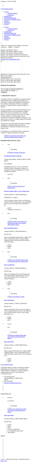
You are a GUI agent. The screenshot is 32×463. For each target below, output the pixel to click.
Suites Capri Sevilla (9, 341)
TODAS (6, 24)
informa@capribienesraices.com (12, 383)
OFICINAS (7, 22)
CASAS (6, 12)
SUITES (6, 21)
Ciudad (3, 90)
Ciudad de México (12, 13)
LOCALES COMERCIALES (12, 19)
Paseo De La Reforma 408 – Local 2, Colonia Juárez (16, 191)
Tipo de (3, 88)
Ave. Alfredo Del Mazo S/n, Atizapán (12, 156)
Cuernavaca (11, 15)
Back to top (4, 461)
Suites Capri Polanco (9, 300)
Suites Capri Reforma (9, 264)
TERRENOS (7, 16)
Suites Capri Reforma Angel (10, 228)
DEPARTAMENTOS (10, 18)
